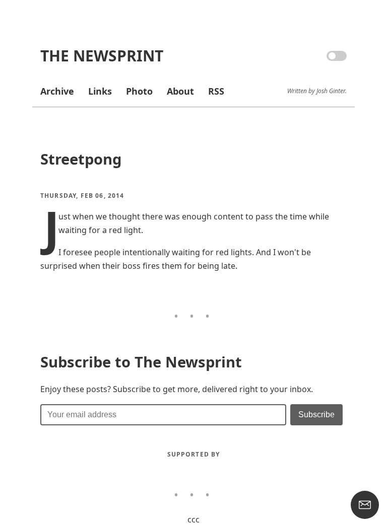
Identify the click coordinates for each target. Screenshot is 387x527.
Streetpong (80, 159)
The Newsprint (101, 55)
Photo (139, 91)
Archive (57, 91)
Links (100, 91)
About (180, 91)
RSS (216, 91)
